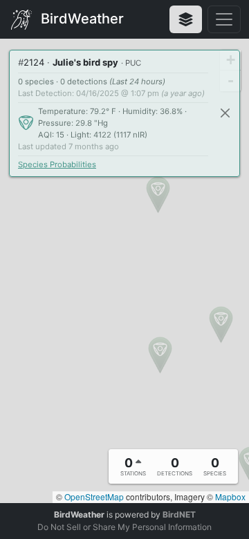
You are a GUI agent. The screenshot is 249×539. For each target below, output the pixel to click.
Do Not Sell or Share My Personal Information (124, 527)
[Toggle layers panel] (185, 19)
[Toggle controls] (224, 19)
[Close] (225, 113)
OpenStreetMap (94, 496)
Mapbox (230, 496)
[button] (158, 195)
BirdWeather (80, 18)
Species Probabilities (57, 164)
